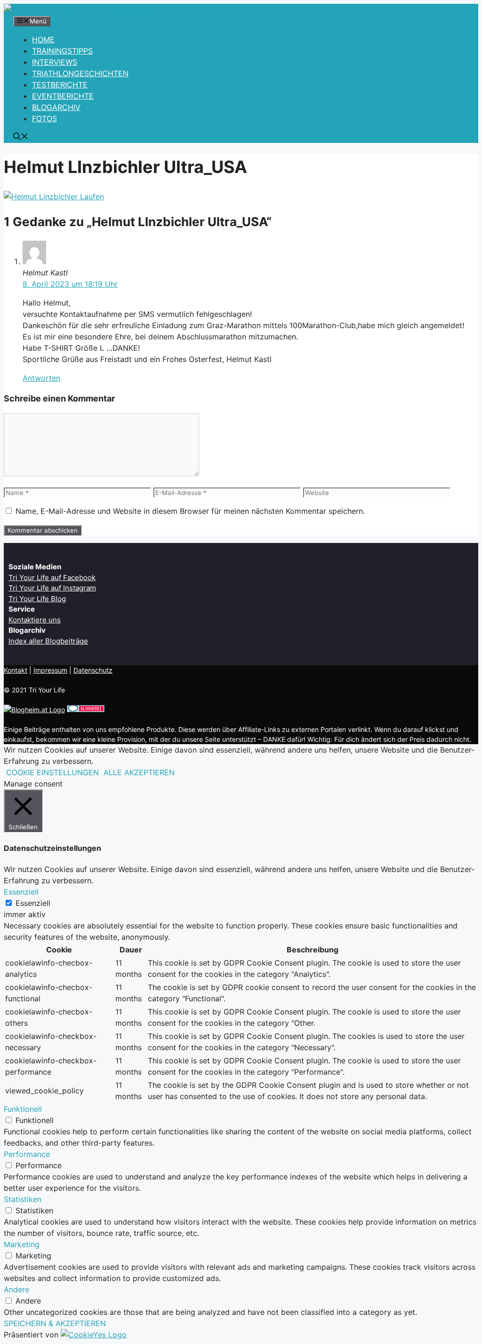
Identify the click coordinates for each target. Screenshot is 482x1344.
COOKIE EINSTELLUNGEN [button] (52, 772)
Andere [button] (16, 1289)
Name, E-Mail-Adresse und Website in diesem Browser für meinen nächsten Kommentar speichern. (190, 511)
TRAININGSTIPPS (62, 50)
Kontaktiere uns (34, 619)
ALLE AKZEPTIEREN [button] (139, 772)
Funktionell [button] (23, 1109)
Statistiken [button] (22, 1199)
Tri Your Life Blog (37, 598)
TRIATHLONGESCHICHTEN (80, 73)
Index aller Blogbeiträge (48, 641)
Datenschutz (92, 670)
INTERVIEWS (54, 62)
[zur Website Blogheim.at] (34, 710)
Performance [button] (27, 1154)
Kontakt (15, 670)
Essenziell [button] (21, 891)
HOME (43, 39)
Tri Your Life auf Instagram (52, 587)
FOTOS (44, 118)
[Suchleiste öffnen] (20, 137)
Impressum (50, 670)
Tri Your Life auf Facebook (52, 577)
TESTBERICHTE (60, 84)
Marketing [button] (22, 1244)
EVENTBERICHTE (63, 96)
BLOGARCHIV (56, 107)
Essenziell (33, 903)
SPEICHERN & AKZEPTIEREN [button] (55, 1323)
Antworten (41, 378)
